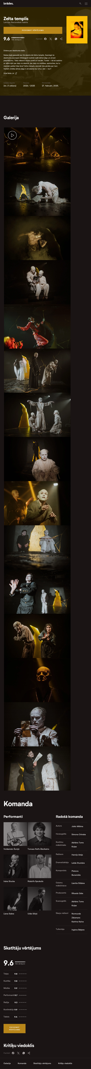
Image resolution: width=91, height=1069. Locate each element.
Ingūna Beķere (78, 930)
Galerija (7, 1063)
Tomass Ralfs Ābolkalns (38, 849)
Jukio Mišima (77, 826)
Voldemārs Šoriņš (11, 849)
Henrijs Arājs (77, 855)
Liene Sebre (9, 913)
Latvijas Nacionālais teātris (16, 22)
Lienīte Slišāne (78, 883)
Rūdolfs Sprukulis (35, 881)
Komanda (22, 1063)
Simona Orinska (79, 834)
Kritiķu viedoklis (65, 1063)
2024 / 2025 (29, 86)
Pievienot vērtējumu (33, 30)
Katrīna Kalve (78, 921)
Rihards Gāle (77, 893)
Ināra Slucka (9, 881)
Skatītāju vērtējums (42, 1063)
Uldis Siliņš (32, 913)
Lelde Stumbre (78, 863)
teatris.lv (9, 73)
